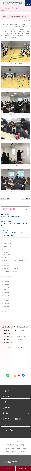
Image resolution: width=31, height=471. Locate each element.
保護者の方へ (21, 339)
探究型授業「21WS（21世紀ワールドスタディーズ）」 (16, 260)
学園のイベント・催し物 (15, 347)
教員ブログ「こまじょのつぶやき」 (12, 268)
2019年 (5, 298)
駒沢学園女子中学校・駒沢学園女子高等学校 (15, 448)
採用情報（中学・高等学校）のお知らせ (11, 215)
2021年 (5, 292)
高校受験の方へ (22, 337)
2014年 (5, 311)
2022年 (5, 289)
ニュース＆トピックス (9, 249)
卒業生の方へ (8, 339)
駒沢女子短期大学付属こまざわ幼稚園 (15, 451)
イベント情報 (7, 254)
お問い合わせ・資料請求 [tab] (12, 419)
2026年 (5, 279)
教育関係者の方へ (9, 342)
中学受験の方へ (9, 337)
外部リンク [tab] (7, 424)
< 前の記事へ (5, 198)
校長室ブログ (7, 265)
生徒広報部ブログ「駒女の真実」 (11, 271)
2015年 (5, 309)
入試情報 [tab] (6, 413)
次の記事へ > (26, 198)
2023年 (5, 287)
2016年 (5, 306)
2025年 (5, 281)
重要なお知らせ (7, 246)
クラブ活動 (6, 257)
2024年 (5, 284)
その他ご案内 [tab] (8, 430)
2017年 (5, 303)
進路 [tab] (4, 402)
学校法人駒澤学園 (15, 441)
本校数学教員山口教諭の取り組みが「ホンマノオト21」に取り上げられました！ (14, 233)
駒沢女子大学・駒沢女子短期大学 (15, 445)
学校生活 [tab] (6, 408)
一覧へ (26, 209)
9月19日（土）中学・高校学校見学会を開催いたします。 (15, 223)
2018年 (5, 300)
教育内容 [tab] (6, 396)
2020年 (5, 295)
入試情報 (6, 252)
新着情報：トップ (7, 243)
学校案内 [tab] (6, 391)
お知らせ (6, 263)
